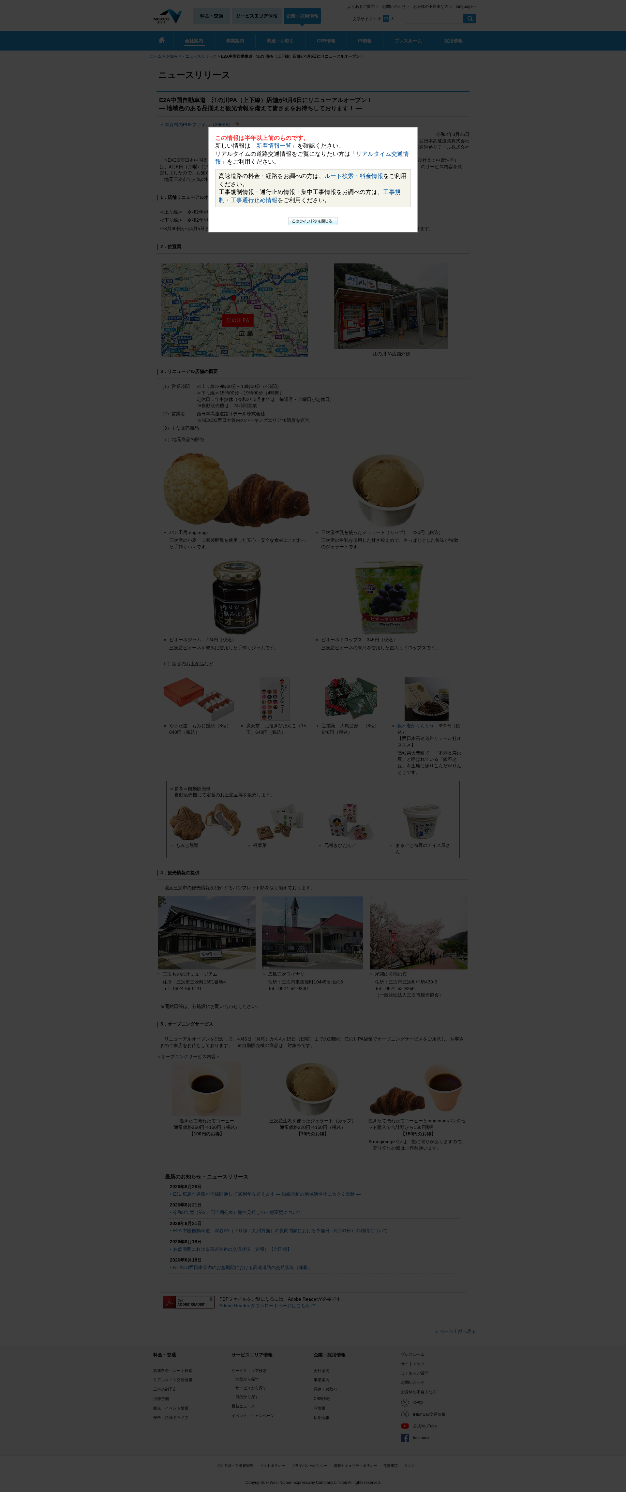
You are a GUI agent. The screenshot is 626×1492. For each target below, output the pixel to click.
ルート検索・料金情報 (353, 176)
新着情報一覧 (273, 145)
